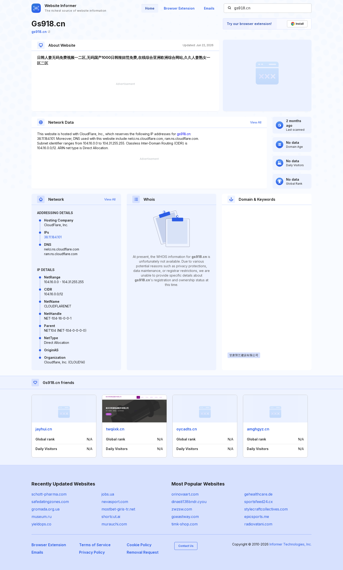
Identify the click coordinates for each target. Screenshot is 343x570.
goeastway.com (185, 516)
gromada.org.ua (46, 509)
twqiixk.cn (115, 429)
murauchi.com (114, 524)
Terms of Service (95, 544)
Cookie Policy (139, 544)
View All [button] (255, 122)
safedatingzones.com (50, 501)
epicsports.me (256, 516)
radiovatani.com (258, 524)
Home (149, 8)
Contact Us (185, 546)
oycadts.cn (186, 429)
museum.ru (42, 516)
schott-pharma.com (49, 494)
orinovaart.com (185, 494)
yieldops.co (41, 524)
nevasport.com (115, 501)
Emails (209, 8)
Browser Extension (179, 8)
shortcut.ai (111, 516)
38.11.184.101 (53, 237)
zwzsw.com (182, 509)
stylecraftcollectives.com (266, 509)
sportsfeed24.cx (258, 501)
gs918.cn (39, 32)
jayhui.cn (43, 429)
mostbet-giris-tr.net (118, 509)
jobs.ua (108, 494)
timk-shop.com (185, 524)
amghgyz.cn (258, 429)
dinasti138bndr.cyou (189, 501)
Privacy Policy (92, 552)
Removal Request (142, 552)
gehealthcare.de (258, 494)
